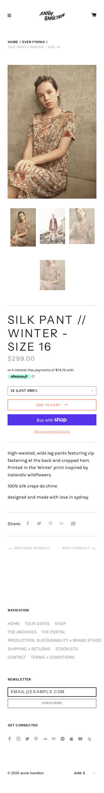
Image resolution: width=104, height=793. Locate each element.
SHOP (60, 623)
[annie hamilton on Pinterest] (36, 738)
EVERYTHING (33, 42)
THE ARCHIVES (22, 632)
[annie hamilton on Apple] (71, 738)
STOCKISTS (66, 649)
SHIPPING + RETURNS (29, 649)
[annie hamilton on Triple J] (89, 738)
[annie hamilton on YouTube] (80, 738)
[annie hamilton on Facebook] (10, 738)
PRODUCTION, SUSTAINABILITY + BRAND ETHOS (54, 640)
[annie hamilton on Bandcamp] (63, 738)
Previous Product (32, 548)
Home (13, 42)
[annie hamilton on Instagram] (18, 738)
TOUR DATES (37, 623)
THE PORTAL (53, 632)
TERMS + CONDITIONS (53, 657)
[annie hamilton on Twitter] (27, 738)
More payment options (52, 431)
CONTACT (17, 657)
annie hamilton (32, 773)
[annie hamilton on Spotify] (54, 738)
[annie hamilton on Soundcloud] (45, 738)
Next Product (76, 548)
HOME (14, 623)
